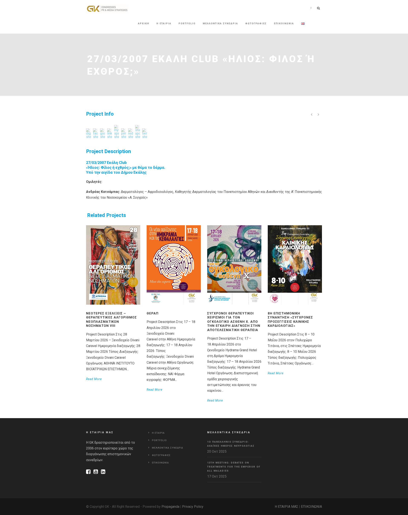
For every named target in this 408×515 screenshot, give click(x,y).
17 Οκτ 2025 (217, 476)
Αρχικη (143, 23)
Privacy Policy (192, 507)
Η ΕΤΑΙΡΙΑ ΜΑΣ (286, 507)
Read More (94, 379)
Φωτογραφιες (256, 23)
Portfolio (187, 23)
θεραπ (153, 313)
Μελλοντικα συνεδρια (220, 23)
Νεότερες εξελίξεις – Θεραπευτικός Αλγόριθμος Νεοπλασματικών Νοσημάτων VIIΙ (111, 319)
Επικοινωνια (284, 23)
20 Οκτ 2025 (217, 451)
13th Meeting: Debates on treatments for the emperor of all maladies (233, 466)
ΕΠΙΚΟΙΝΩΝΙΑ (311, 507)
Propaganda (170, 507)
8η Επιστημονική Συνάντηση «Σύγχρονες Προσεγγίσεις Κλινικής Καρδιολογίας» (290, 319)
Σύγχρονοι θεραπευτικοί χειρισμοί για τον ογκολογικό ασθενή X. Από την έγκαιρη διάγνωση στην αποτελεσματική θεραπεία (233, 321)
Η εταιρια (163, 23)
